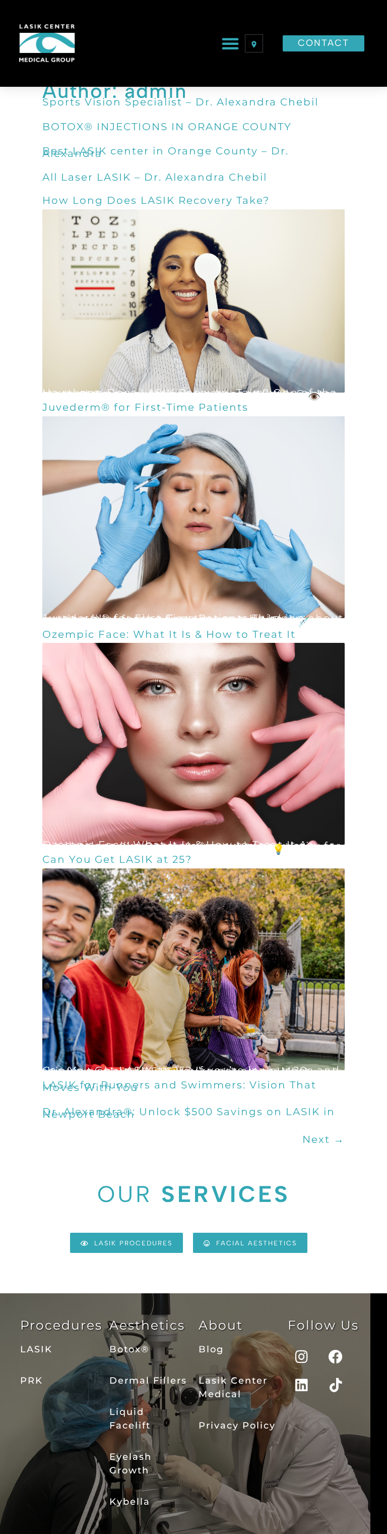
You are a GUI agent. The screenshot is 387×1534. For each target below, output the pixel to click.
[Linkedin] (302, 1385)
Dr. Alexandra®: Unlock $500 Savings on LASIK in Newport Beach (188, 1113)
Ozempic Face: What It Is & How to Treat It (169, 634)
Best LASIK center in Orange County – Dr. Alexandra (165, 152)
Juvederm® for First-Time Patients (145, 407)
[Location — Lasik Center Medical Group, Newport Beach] (254, 43)
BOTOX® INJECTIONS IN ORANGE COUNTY (167, 127)
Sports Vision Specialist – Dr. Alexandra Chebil (180, 102)
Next (323, 1139)
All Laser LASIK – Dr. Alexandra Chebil (154, 177)
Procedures (61, 1325)
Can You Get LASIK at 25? (117, 859)
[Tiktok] (336, 1385)
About (221, 1325)
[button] (231, 43)
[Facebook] (336, 1357)
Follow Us (323, 1325)
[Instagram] (302, 1357)
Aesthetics (147, 1325)
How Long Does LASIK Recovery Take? (156, 200)
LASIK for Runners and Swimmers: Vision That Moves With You (179, 1086)
